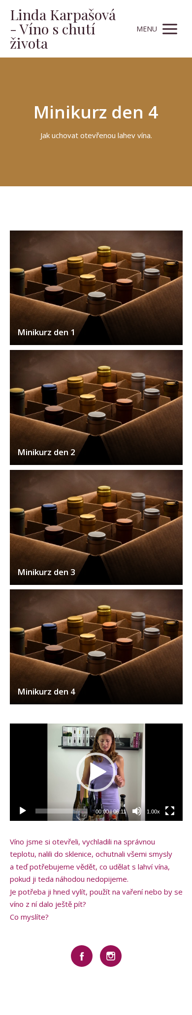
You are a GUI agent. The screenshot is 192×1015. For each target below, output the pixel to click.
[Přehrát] (23, 811)
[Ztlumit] (137, 811)
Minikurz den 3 (46, 572)
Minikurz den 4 (46, 691)
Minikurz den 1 (46, 332)
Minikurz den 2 (46, 452)
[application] (96, 772)
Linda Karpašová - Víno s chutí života (63, 28)
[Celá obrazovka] (170, 811)
